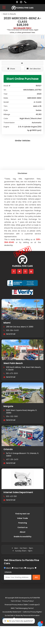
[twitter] (19, 271)
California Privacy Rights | (32, 612)
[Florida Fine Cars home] (22, 262)
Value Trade (22, 518)
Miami (6, 322)
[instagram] (25, 271)
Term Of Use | (16, 601)
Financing (22, 523)
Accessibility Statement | (12, 612)
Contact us (22, 527)
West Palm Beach (13, 363)
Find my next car (22, 513)
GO (36, 577)
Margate (8, 406)
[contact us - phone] (26, 2)
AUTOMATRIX (35, 598)
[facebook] (13, 271)
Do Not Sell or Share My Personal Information (22, 615)
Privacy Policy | (28, 601)
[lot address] (17, 2)
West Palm (19, 568)
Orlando (8, 449)
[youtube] (31, 271)
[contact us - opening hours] (21, 2)
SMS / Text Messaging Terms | (22, 608)
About (22, 532)
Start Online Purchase (22, 79)
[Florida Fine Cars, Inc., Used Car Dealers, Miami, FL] (22, 283)
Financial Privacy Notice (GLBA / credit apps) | (22, 604)
